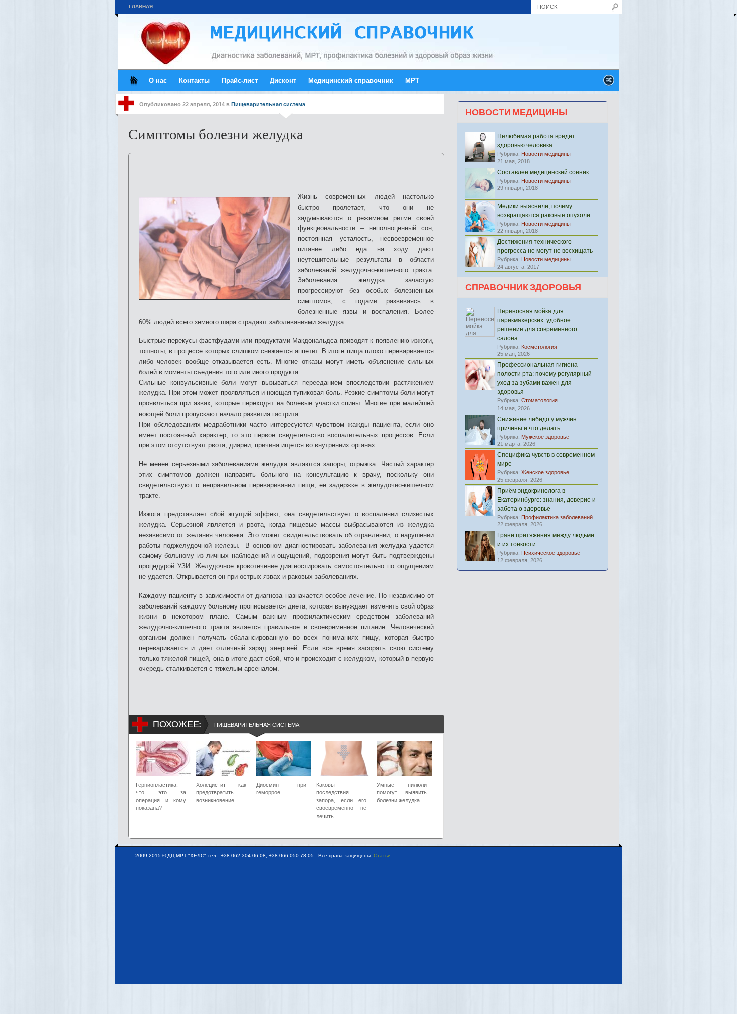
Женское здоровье (545, 472)
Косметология (539, 347)
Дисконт (283, 80)
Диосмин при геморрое (281, 788)
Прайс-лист (240, 80)
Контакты (194, 80)
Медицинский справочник (350, 80)
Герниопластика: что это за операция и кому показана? (161, 796)
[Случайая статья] (608, 83)
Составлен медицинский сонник (543, 172)
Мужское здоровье (545, 437)
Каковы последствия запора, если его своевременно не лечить (341, 800)
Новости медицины (546, 154)
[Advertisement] (286, 168)
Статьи (382, 855)
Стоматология (539, 400)
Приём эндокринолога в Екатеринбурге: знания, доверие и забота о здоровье (546, 499)
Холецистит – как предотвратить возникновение (221, 792)
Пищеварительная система (268, 104)
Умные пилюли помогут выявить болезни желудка (402, 792)
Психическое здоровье (550, 553)
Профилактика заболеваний (557, 517)
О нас (158, 80)
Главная (141, 6)
